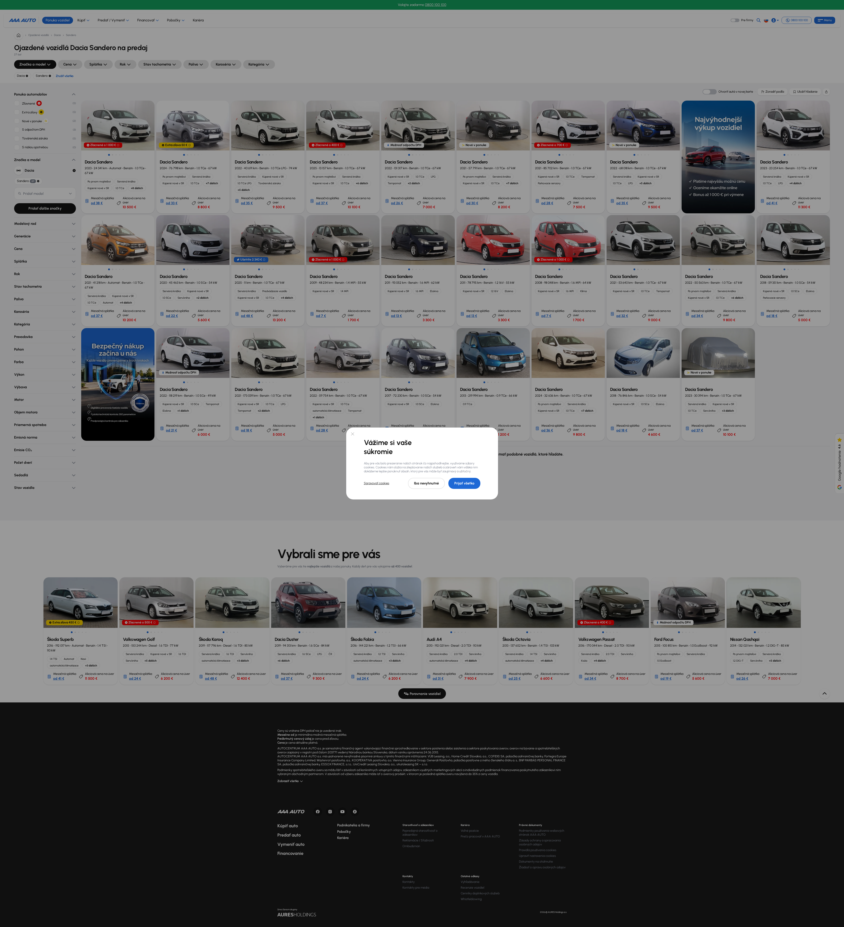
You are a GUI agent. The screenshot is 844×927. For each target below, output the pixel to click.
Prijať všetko (464, 483)
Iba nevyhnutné (426, 483)
